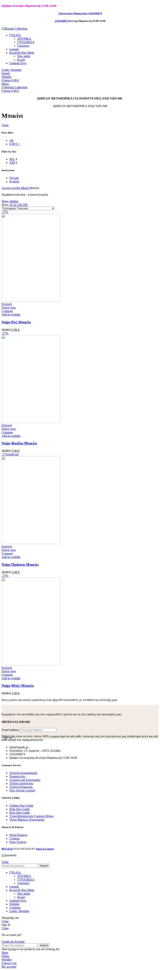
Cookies (14, 838)
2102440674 (62, 20)
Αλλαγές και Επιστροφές (24, 780)
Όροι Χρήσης (17, 842)
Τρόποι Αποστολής (21, 783)
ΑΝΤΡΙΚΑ (24, 38)
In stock (14, 181)
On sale (14, 178)
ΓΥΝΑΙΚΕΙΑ (26, 42)
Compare (15, 907)
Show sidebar (10, 201)
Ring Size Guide (19, 812)
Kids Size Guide (19, 809)
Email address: (11, 729)
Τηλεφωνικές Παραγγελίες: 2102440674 (80, 13)
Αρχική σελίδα (11, 188)
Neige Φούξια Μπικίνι (19, 443)
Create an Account (13, 941)
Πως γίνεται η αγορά (22, 790)
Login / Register (19, 911)
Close (5, 125)
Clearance (23, 45)
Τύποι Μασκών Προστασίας (26, 819)
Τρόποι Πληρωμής (21, 787)
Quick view (9, 307)
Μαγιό (25, 188)
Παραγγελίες (17, 776)
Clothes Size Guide (21, 805)
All (11, 140)
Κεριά (21, 59)
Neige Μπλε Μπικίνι (18, 686)
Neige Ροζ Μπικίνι (16, 322)
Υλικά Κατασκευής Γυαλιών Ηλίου (31, 816)
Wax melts (23, 56)
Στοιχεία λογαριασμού (23, 773)
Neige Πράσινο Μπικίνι (20, 564)
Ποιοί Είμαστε (18, 835)
